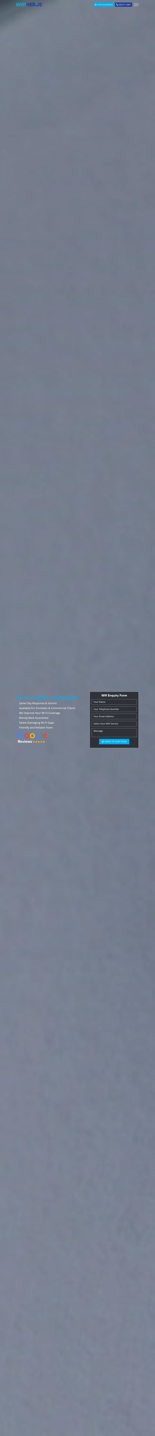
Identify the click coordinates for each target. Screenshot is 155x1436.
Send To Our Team (115, 741)
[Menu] (136, 5)
